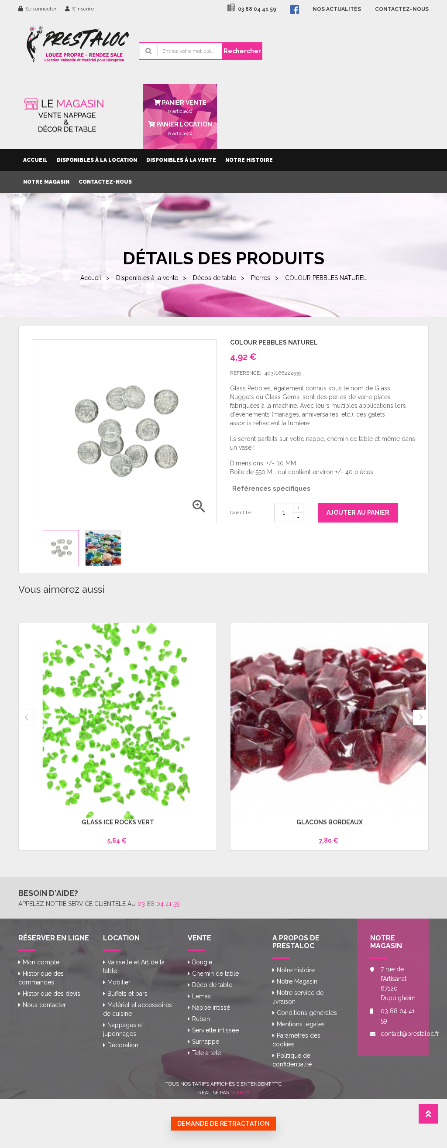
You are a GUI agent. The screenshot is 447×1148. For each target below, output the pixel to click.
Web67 (240, 1093)
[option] (61, 548)
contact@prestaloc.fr (398, 1033)
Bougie (202, 962)
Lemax (201, 996)
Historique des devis (51, 993)
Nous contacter (44, 1004)
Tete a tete (206, 1052)
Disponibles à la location (97, 160)
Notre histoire (249, 160)
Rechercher (242, 51)
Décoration (122, 1045)
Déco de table (212, 984)
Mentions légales (301, 1024)
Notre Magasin (46, 182)
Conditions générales (307, 1012)
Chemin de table (215, 973)
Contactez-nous (105, 182)
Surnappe (205, 1041)
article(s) (183, 128)
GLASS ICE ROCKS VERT (118, 822)
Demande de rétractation (223, 1123)
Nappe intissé (211, 1007)
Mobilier (119, 982)
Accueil (35, 160)
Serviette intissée (215, 1030)
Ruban (201, 1018)
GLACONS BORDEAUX (329, 822)
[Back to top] (428, 1116)
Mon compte (41, 962)
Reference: (245, 373)
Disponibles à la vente (181, 160)
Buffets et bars (127, 993)
